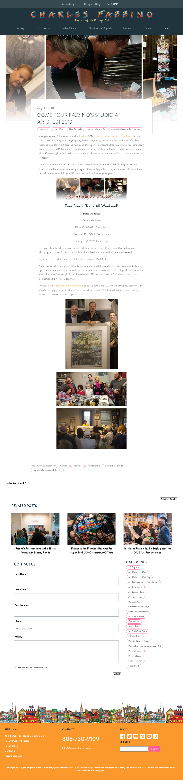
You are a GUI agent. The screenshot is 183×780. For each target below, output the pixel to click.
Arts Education (135, 596)
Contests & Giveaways (138, 606)
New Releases (42, 28)
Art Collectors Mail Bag (139, 577)
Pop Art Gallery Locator (17, 741)
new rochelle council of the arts (125, 129)
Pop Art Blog (93, 4)
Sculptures (128, 28)
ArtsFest (59, 129)
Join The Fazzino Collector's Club (32, 667)
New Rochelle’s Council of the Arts (112, 136)
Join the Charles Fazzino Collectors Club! (25, 736)
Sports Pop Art (135, 660)
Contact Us (10, 751)
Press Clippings (135, 651)
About (148, 28)
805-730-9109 (80, 738)
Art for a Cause (135, 587)
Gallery (20, 28)
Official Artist (134, 636)
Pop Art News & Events (139, 641)
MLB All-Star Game (137, 631)
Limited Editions (69, 28)
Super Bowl (133, 665)
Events (166, 28)
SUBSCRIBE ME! (168, 499)
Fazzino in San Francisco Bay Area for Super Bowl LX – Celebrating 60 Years (91, 550)
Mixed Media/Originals (100, 28)
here (127, 290)
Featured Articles (136, 616)
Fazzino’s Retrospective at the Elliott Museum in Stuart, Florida (35, 550)
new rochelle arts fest (96, 129)
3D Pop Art (133, 567)
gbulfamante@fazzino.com (69, 285)
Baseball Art (134, 601)
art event (44, 129)
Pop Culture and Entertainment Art (144, 646)
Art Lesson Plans (136, 592)
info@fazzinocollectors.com (76, 748)
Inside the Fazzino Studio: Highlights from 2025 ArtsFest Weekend (147, 550)
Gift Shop (69, 4)
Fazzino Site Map (13, 756)
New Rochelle (75, 129)
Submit (117, 674)
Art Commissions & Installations (143, 582)
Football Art (134, 621)
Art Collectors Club (137, 572)
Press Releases (135, 656)
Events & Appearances (138, 611)
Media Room (134, 626)
